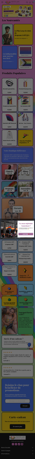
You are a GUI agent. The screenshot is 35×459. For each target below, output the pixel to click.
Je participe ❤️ (26, 234)
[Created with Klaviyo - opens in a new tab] (17, 237)
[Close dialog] (33, 221)
